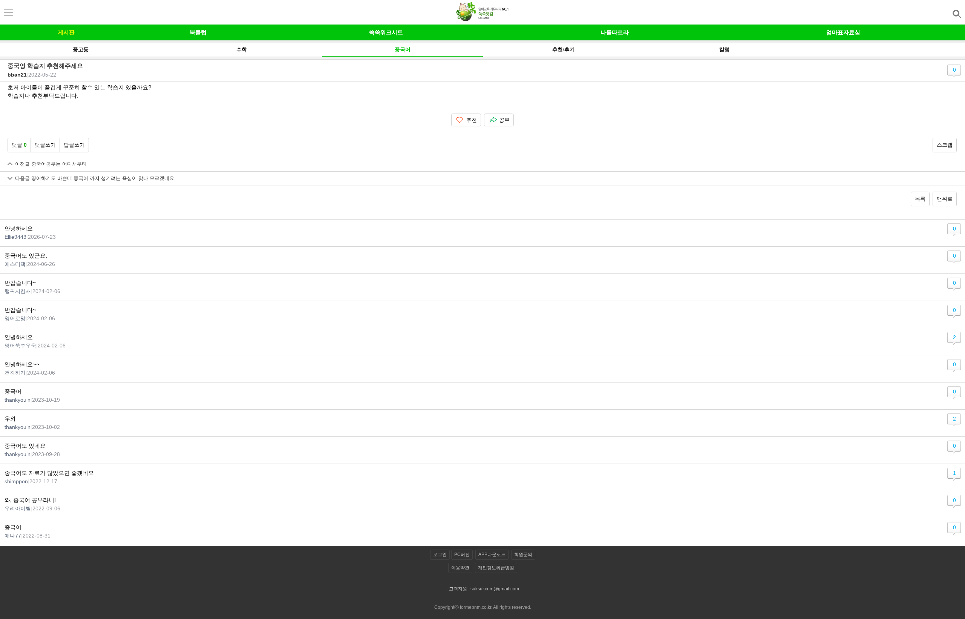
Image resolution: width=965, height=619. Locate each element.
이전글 (51, 164)
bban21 (17, 75)
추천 (471, 120)
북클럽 (198, 32)
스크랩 (945, 145)
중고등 (81, 49)
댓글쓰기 (45, 145)
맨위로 (945, 199)
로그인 (440, 554)
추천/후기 (563, 49)
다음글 (94, 178)
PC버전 (462, 554)
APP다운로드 (491, 554)
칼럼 (724, 49)
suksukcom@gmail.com (494, 588)
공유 (504, 120)
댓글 (19, 145)
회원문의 (523, 554)
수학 (241, 49)
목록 (920, 199)
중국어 (403, 49)
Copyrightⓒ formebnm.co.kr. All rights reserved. (482, 607)
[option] (80, 49)
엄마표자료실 (843, 32)
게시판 (66, 32)
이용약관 (460, 567)
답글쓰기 (74, 145)
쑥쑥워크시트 (386, 32)
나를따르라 (614, 32)
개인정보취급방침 (496, 567)
